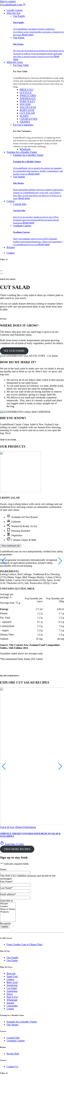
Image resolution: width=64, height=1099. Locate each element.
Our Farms (18, 37)
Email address (8, 894)
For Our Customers (23, 124)
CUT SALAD (27, 113)
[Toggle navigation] (1, 270)
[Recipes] (8, 903)
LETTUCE (26, 92)
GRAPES (25, 121)
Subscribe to (6, 900)
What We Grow (15, 62)
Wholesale (25, 149)
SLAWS (24, 116)
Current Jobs (19, 204)
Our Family (19, 16)
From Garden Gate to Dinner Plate (24, 944)
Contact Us (12, 1066)
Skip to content (8, 1)
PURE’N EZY (27, 101)
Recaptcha (5, 923)
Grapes (10, 1008)
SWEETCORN (28, 95)
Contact (11, 252)
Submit (4, 926)
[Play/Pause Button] (1, 273)
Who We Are (13, 13)
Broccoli (11, 973)
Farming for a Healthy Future (22, 152)
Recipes (11, 247)
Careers (10, 201)
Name (3, 869)
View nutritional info (10, 546)
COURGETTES (28, 118)
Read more (27, 34)
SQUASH (25, 104)
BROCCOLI (26, 89)
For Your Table (21, 65)
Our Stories (19, 176)
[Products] (8, 912)
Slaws (10, 994)
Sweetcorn (12, 985)
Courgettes (12, 1005)
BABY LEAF (27, 110)
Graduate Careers (22, 225)
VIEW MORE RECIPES (17, 849)
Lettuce (10, 979)
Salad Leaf (12, 976)
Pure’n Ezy (12, 997)
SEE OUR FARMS (14, 350)
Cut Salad (12, 988)
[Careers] (8, 906)
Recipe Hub (13, 1053)
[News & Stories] (8, 909)
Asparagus (12, 991)
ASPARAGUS (28, 98)
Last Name (6, 888)
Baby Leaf (12, 982)
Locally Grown (14, 10)
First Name (6, 881)
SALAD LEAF (28, 107)
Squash (10, 1002)
